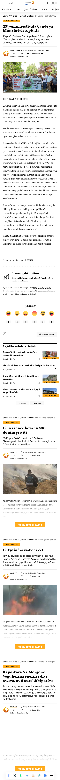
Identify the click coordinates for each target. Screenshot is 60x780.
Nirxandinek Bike (48, 334)
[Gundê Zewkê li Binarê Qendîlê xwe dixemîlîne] (50, 379)
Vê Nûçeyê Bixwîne (30, 524)
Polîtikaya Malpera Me (42, 287)
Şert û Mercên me (37, 290)
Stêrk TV (13, 50)
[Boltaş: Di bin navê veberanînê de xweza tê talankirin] (50, 355)
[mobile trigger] (5, 3)
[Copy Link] (39, 775)
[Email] (33, 775)
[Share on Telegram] (27, 775)
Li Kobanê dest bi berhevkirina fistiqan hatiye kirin (29, 365)
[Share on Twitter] (15, 775)
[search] (47, 3)
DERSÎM (29, 260)
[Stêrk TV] (30, 3)
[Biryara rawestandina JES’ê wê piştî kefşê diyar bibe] (50, 392)
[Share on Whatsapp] (21, 775)
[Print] (45, 775)
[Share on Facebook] (9, 775)
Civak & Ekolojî (11, 21)
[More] (51, 775)
